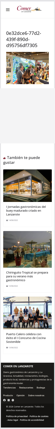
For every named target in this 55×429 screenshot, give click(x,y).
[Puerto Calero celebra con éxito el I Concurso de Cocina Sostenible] (27, 298)
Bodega (41, 387)
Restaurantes (26, 387)
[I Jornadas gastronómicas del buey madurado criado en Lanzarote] (27, 171)
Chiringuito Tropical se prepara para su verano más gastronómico (27, 276)
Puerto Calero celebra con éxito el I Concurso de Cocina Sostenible (26, 338)
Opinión (20, 395)
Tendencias (9, 387)
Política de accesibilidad (32, 420)
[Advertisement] (27, 115)
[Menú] (8, 10)
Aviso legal (12, 420)
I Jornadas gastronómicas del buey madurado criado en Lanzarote (26, 210)
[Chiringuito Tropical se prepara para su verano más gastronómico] (27, 233)
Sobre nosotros (36, 395)
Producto (8, 395)
